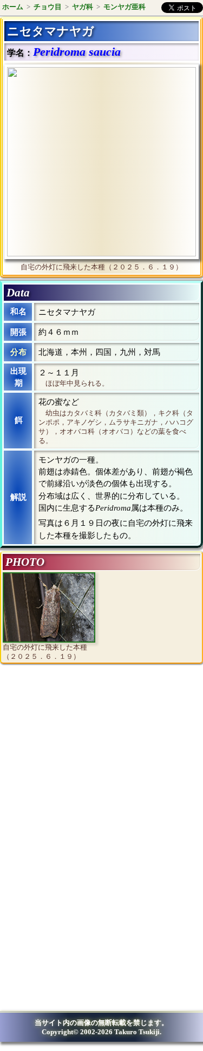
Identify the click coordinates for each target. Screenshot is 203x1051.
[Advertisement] (95, 761)
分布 (18, 352)
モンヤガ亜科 (124, 7)
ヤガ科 (82, 7)
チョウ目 (48, 7)
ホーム (12, 7)
